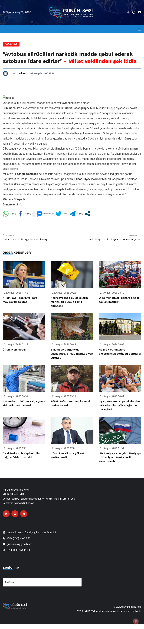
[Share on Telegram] (76, 214)
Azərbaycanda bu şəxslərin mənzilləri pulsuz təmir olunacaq (69, 302)
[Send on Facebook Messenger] (45, 214)
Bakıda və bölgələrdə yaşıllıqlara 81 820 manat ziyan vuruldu (72, 353)
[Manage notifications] (136, 621)
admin (22, 73)
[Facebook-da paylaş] (24, 214)
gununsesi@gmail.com (19, 544)
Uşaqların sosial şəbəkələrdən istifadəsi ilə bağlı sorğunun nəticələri (119, 405)
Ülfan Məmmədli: (14, 349)
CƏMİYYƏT (11, 44)
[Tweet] (61, 214)
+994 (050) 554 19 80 (18, 538)
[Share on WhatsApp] (9, 214)
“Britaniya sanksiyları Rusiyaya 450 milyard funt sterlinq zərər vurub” (120, 457)
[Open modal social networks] (87, 214)
